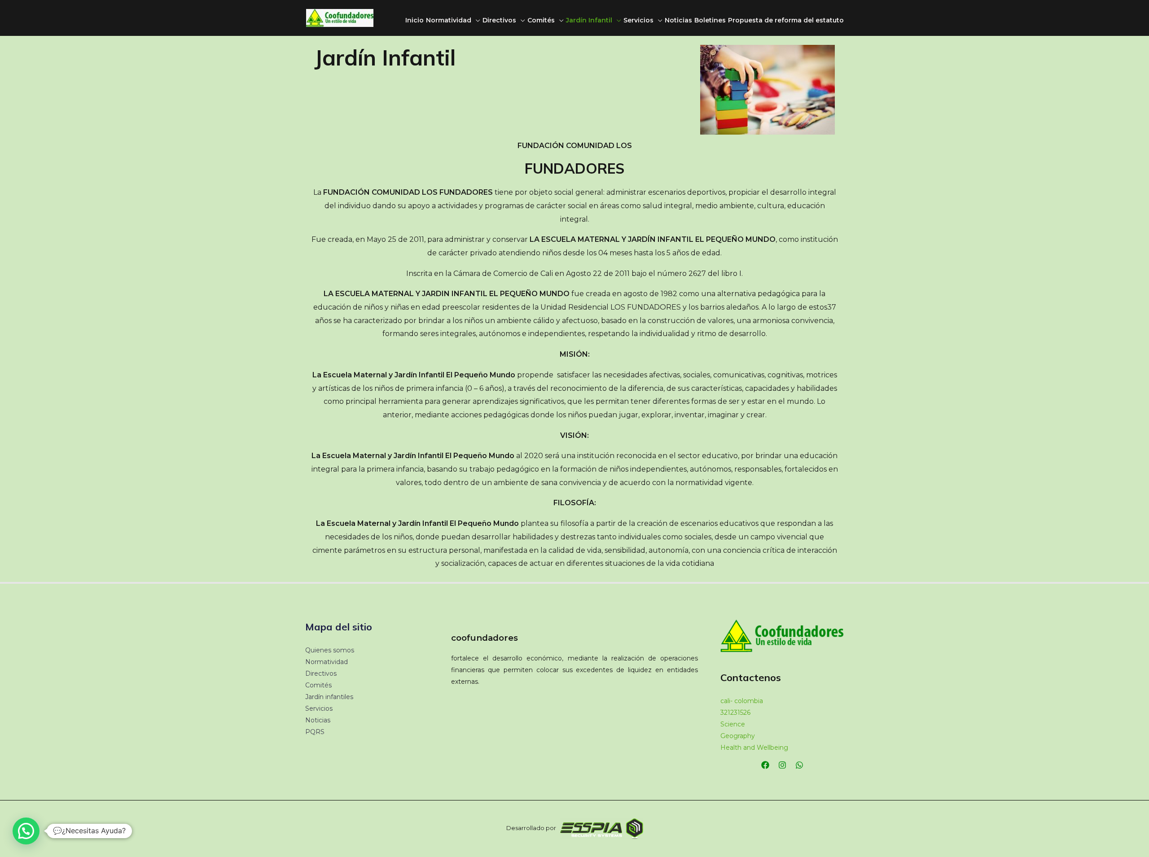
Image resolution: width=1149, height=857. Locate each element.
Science (732, 724)
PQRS (315, 732)
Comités (541, 20)
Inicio (414, 20)
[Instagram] (782, 765)
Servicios (638, 20)
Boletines (710, 20)
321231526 (735, 712)
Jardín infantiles (329, 697)
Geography (737, 736)
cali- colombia (741, 701)
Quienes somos (329, 650)
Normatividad (448, 20)
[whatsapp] (799, 765)
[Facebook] (765, 765)
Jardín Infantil (589, 20)
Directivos (499, 20)
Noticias (678, 20)
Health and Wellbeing (754, 747)
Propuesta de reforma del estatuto (786, 20)
